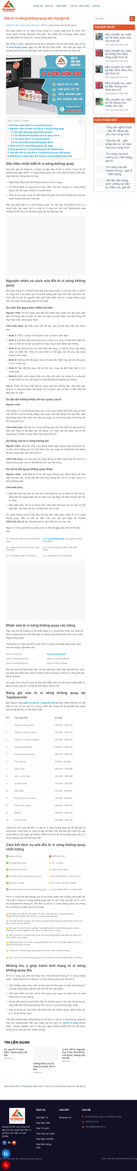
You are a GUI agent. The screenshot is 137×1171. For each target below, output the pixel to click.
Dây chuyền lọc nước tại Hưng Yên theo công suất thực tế (118, 54)
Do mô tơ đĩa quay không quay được (34, 142)
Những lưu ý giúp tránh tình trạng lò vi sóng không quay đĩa (41, 156)
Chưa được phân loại (30, 25)
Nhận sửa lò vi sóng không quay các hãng (32, 145)
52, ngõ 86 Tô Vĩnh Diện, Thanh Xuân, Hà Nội (15, 1052)
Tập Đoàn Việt (12, 25)
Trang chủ (38, 6)
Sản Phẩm (61, 6)
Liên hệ (96, 6)
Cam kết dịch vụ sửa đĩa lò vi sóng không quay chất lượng (40, 152)
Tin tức (73, 6)
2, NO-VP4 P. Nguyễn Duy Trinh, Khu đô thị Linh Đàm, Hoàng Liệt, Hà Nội (73, 1053)
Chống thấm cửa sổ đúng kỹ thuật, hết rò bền (44, 1066)
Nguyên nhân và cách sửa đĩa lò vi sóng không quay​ (37, 128)
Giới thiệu (84, 6)
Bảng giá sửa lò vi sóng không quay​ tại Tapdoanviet (36, 149)
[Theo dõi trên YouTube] (14, 1142)
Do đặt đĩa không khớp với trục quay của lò (37, 135)
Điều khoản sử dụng (128, 1158)
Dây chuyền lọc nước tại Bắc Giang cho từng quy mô (118, 86)
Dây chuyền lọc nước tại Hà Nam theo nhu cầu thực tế (118, 37)
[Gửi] (132, 18)
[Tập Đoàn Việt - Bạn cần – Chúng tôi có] (15, 6)
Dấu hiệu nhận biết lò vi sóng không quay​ (31, 125)
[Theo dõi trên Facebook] (4, 1142)
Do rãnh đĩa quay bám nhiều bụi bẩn (33, 132)
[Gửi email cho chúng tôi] (9, 1142)
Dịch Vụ (49, 6)
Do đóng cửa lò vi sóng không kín (32, 138)
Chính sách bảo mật (110, 1158)
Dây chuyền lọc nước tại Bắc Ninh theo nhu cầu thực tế (118, 70)
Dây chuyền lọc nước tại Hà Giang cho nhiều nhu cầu (118, 103)
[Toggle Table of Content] (80, 121)
